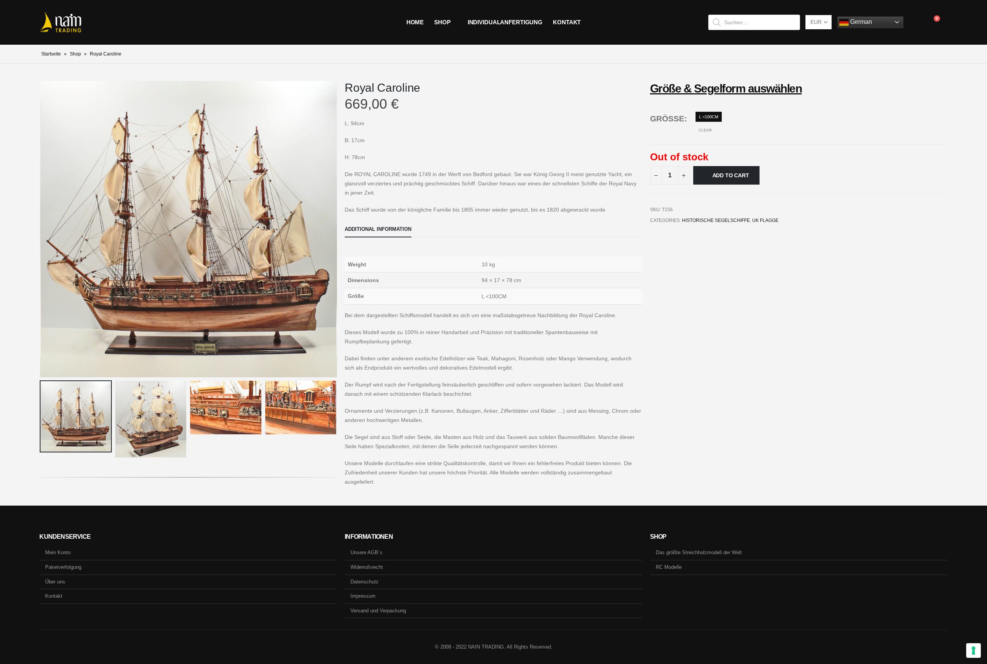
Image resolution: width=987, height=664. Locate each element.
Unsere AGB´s (366, 552)
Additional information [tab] (378, 229)
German (860, 21)
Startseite (51, 54)
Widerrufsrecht (366, 567)
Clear (705, 130)
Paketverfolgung (63, 567)
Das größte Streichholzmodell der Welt (699, 552)
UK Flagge (765, 220)
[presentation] (41, 229)
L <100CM (708, 116)
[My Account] (915, 22)
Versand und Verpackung (378, 611)
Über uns (55, 582)
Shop (442, 22)
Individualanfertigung (505, 22)
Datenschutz (364, 582)
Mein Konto (58, 552)
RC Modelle (669, 567)
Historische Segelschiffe (716, 220)
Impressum (363, 596)
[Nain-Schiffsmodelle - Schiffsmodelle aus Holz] (60, 22)
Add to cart (730, 175)
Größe (667, 118)
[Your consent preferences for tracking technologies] (973, 650)
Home (415, 22)
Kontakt (567, 22)
